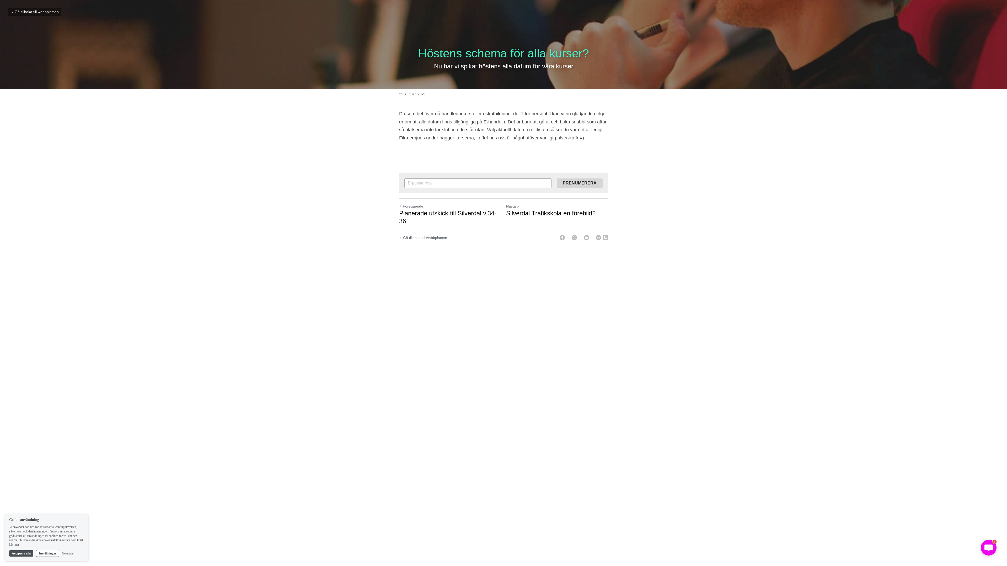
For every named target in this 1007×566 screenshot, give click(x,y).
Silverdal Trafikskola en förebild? (551, 213)
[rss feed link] (605, 237)
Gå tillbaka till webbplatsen (37, 12)
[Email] (598, 237)
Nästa (511, 206)
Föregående (413, 206)
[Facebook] (562, 237)
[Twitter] (574, 237)
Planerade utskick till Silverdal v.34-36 (447, 217)
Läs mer (14, 544)
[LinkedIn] (586, 237)
